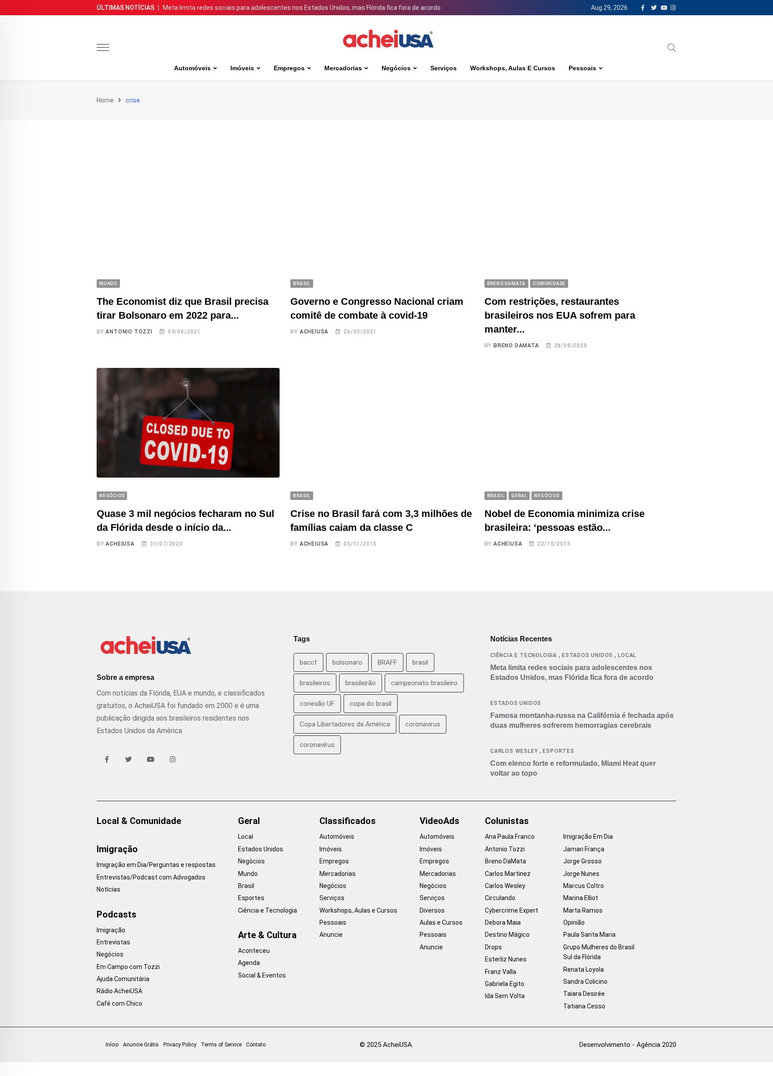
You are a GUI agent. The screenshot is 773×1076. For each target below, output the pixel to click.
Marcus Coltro (583, 885)
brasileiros (315, 683)
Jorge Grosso (582, 861)
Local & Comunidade (139, 821)
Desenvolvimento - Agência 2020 (627, 1045)
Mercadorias (343, 68)
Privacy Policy (179, 1045)
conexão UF (317, 704)
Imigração (117, 849)
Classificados (347, 821)
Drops (493, 947)
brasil (420, 662)
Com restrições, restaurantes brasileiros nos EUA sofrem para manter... (559, 315)
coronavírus (317, 745)
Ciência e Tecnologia (523, 655)
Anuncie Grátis (141, 1045)
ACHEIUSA (314, 332)
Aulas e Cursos (441, 922)
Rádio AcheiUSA (119, 991)
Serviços (443, 68)
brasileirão (360, 683)
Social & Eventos (262, 975)
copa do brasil (370, 704)
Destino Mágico (507, 934)
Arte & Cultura (267, 935)
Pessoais (582, 68)
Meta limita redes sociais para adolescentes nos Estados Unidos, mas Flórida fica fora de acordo (302, 7)
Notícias (108, 889)
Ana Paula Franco (510, 836)
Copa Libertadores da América (345, 724)
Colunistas (507, 821)
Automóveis (192, 68)
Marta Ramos (583, 910)
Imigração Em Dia (588, 836)
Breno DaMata (516, 345)
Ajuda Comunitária (123, 978)
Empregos (289, 68)
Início (112, 1045)
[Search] (671, 47)
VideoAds (439, 821)
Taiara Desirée (584, 993)
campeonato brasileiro (424, 683)
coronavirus (422, 724)
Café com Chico (119, 1003)
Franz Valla (500, 971)
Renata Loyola (583, 969)
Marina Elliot (580, 897)
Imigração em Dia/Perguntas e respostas (156, 864)
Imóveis (242, 68)
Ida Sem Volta (505, 995)
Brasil (246, 885)
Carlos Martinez (508, 873)
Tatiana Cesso (584, 1006)
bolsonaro (347, 662)
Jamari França (583, 849)
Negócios (396, 68)
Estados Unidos (587, 655)
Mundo (248, 873)
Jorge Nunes (581, 873)
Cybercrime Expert (511, 910)
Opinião (574, 922)
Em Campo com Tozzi (128, 966)
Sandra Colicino (585, 981)
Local (627, 655)
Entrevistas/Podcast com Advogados (151, 877)
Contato (256, 1045)
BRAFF (387, 662)
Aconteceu (254, 950)
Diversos (432, 910)
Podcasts (116, 914)
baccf (308, 662)
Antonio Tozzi (129, 332)
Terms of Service (221, 1045)
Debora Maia (503, 922)
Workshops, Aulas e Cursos (512, 68)
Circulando (500, 897)
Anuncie (331, 934)
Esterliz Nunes (506, 959)
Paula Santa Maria (589, 934)
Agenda (249, 962)
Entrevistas (113, 942)
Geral (249, 821)
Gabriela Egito (504, 983)
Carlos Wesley (514, 751)
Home (105, 100)
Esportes (558, 751)
